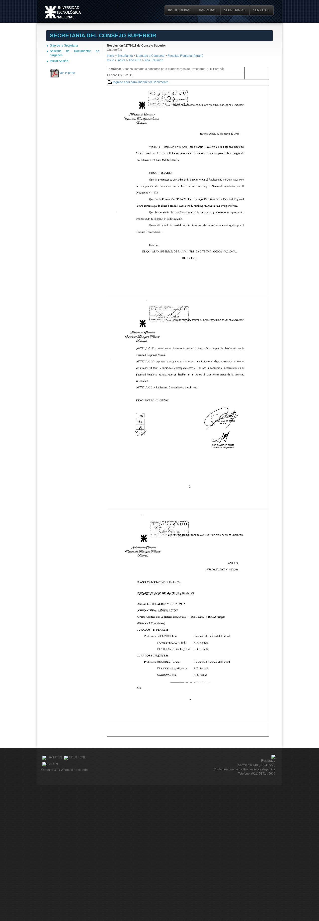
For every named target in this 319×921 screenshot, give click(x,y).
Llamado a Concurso (150, 56)
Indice (121, 60)
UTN (63, 12)
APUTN (53, 764)
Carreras (207, 10)
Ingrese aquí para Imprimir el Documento (140, 82)
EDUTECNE (77, 757)
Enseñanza (125, 56)
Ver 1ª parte (67, 73)
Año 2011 (135, 60)
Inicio (110, 56)
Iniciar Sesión (59, 61)
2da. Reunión (154, 60)
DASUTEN (55, 757)
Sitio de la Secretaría (64, 45)
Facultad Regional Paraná (185, 56)
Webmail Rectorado (74, 770)
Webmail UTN (50, 770)
